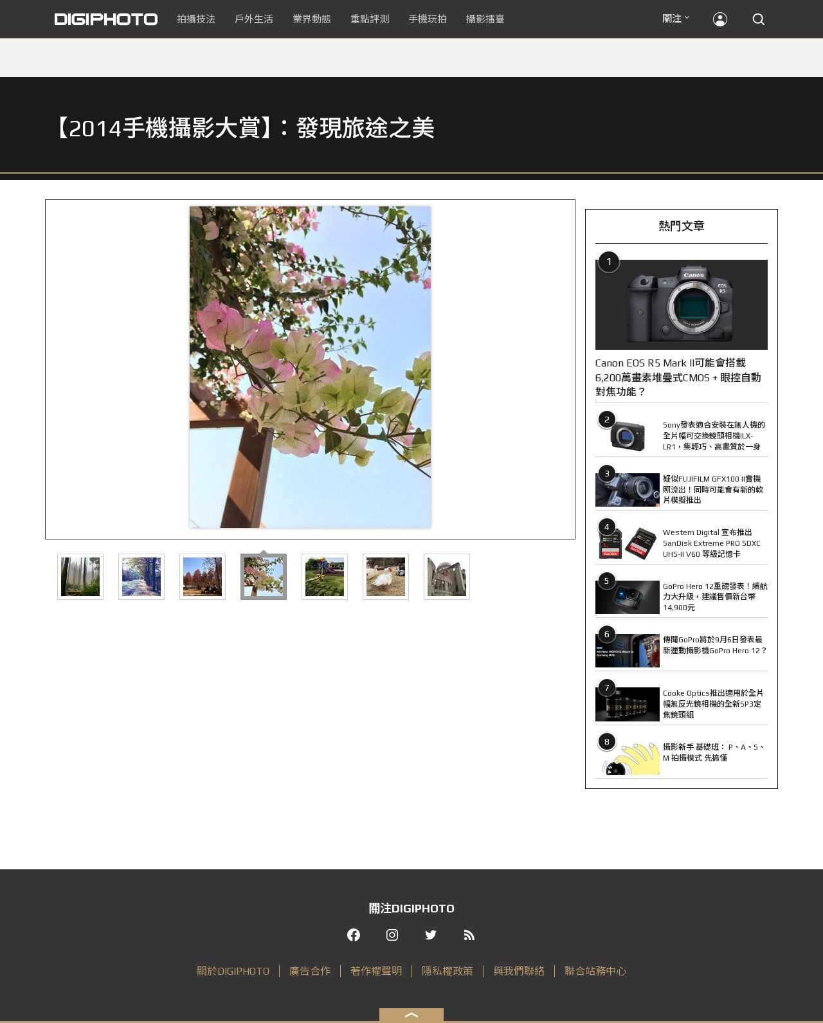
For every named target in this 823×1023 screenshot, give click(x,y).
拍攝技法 (196, 19)
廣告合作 (309, 971)
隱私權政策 (447, 971)
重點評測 (369, 19)
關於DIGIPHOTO (233, 971)
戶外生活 (254, 19)
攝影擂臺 (485, 19)
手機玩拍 (427, 19)
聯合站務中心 (595, 971)
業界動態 (312, 19)
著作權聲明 (376, 971)
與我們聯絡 (519, 971)
